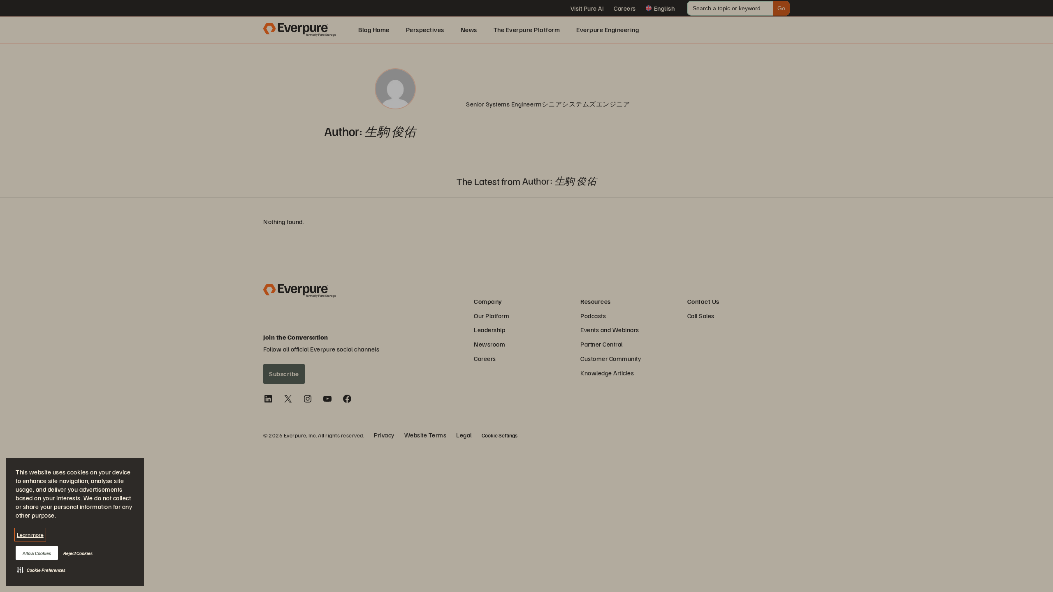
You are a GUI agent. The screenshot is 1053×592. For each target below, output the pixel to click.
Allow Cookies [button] (37, 553)
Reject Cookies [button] (78, 553)
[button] (41, 569)
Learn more (30, 534)
